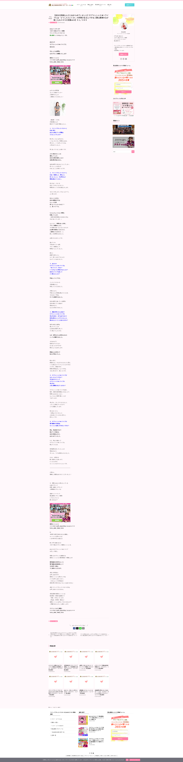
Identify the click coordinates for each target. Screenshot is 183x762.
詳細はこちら (123, 54)
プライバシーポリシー (89, 755)
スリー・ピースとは (56, 719)
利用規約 (97, 755)
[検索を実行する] (133, 151)
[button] (74, 628)
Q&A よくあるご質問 (104, 755)
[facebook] (121, 59)
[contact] (126, 59)
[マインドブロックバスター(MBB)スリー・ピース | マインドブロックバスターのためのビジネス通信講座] (61, 5)
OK (127, 759)
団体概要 (68, 755)
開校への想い (54, 722)
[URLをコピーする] (83, 628)
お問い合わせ (113, 755)
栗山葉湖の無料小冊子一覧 (58, 732)
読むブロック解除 (53, 22)
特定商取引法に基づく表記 (77, 755)
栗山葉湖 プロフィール (57, 729)
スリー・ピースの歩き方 (57, 725)
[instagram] (123, 59)
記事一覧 (53, 735)
